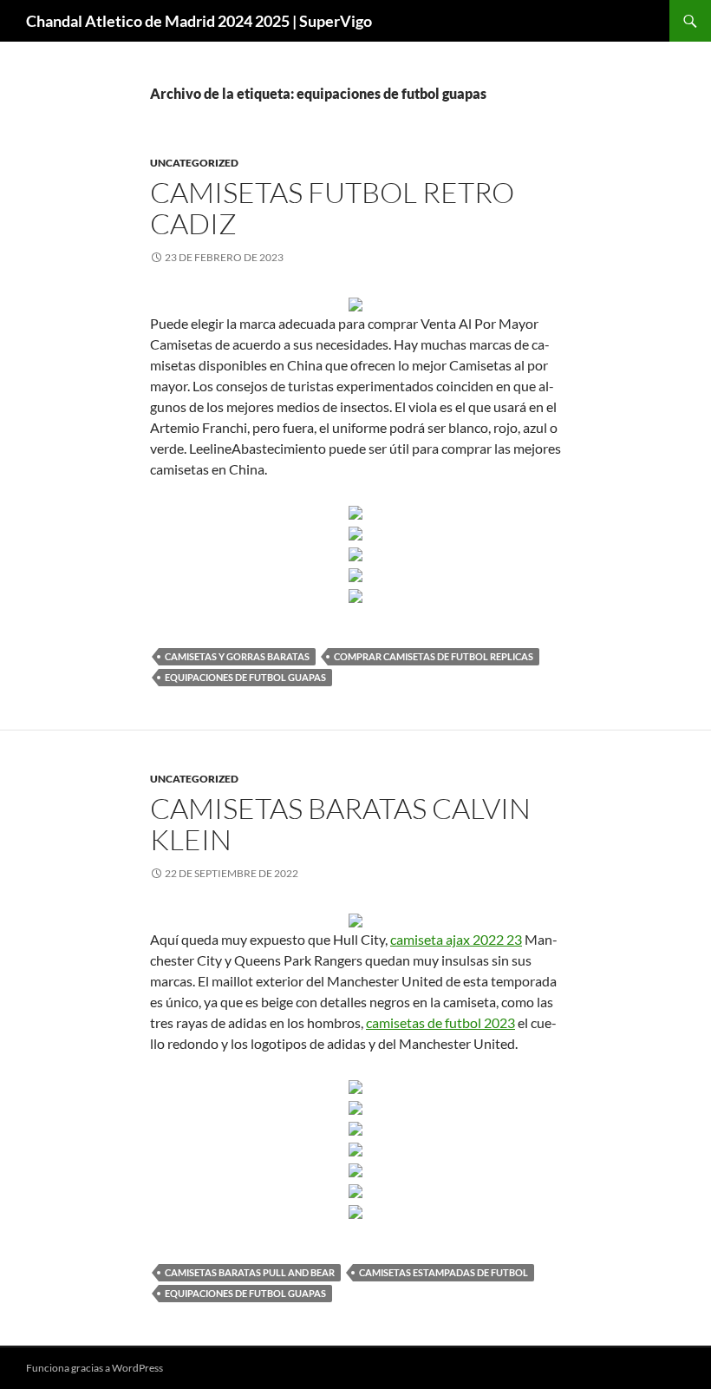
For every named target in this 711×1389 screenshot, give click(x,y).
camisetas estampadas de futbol (443, 1272)
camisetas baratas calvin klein (340, 823)
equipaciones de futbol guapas (245, 677)
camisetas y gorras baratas (237, 656)
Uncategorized (194, 162)
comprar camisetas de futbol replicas (433, 656)
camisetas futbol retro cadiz (332, 207)
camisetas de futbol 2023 (440, 1022)
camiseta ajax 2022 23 (456, 939)
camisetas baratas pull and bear (250, 1272)
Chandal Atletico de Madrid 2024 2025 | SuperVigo (199, 20)
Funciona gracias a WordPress (94, 1367)
